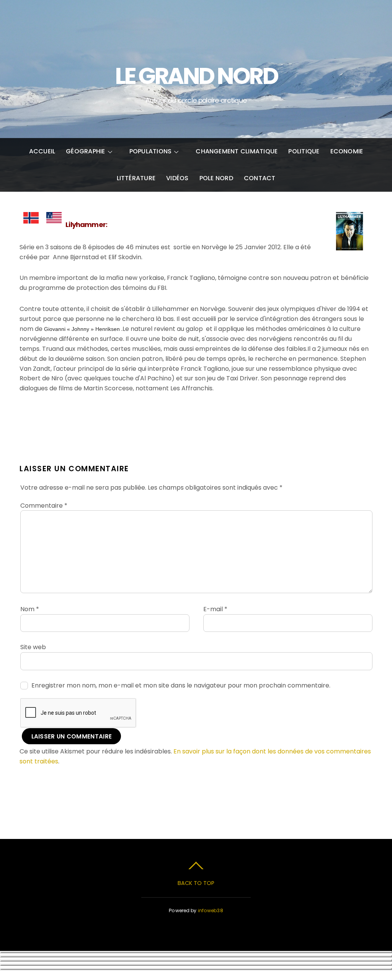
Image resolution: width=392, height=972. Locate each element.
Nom (29, 609)
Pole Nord (216, 178)
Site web (33, 647)
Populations (150, 151)
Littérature (136, 178)
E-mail (215, 609)
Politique (303, 151)
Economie (346, 151)
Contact (260, 178)
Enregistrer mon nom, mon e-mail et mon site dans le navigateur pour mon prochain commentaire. (180, 685)
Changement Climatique (237, 151)
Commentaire (43, 505)
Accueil (42, 151)
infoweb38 (210, 910)
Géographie (85, 151)
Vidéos (177, 178)
